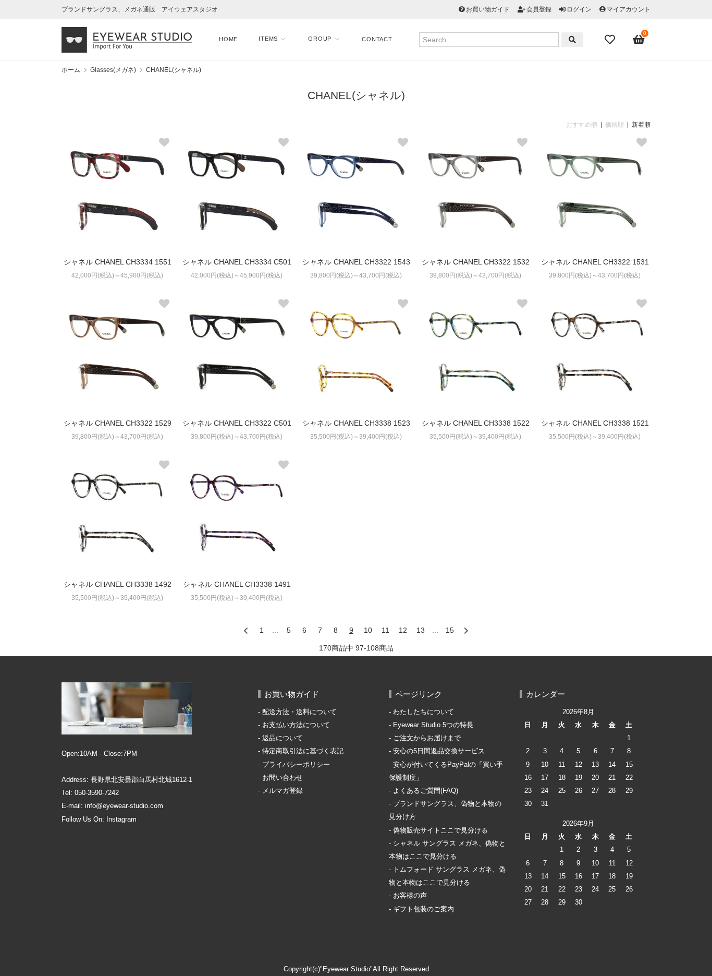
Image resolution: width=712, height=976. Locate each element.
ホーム (71, 70)
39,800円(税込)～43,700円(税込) (356, 275)
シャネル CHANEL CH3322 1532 (476, 262)
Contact (377, 39)
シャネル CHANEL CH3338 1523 (356, 423)
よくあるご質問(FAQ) (425, 790)
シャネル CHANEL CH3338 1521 (595, 423)
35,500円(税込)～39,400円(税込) (356, 436)
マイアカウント (628, 9)
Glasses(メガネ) (113, 70)
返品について (282, 738)
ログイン (579, 9)
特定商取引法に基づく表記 (302, 751)
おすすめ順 (581, 124)
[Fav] (610, 39)
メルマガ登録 (282, 790)
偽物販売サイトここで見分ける (440, 830)
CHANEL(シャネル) (173, 70)
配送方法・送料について (299, 712)
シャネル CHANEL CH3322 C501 (236, 423)
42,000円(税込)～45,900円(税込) (117, 275)
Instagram (121, 819)
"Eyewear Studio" (346, 969)
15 (450, 630)
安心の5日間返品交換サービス (439, 751)
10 (368, 630)
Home (228, 39)
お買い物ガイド (488, 9)
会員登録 (538, 9)
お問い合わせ (282, 777)
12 (403, 630)
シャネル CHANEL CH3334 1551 (117, 262)
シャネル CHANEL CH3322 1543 (356, 262)
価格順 (614, 124)
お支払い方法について (296, 725)
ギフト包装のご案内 (423, 909)
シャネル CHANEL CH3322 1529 (117, 423)
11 (385, 630)
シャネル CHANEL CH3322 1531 (595, 262)
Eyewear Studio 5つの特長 (433, 725)
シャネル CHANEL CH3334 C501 (236, 262)
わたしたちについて (423, 712)
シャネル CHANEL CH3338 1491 (237, 584)
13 (420, 630)
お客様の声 (410, 895)
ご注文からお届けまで (427, 738)
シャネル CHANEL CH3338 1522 (476, 423)
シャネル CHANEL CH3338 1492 (117, 584)
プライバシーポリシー (296, 764)
